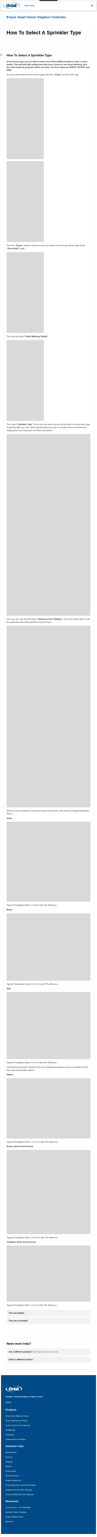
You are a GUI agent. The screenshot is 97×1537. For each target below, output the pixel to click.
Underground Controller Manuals (19, 1490)
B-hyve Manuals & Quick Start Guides (21, 1485)
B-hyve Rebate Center (14, 1517)
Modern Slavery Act (13, 1480)
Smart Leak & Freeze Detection (18, 1425)
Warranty (9, 1521)
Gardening (10, 1435)
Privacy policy (11, 1471)
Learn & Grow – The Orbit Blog (18, 1507)
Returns (9, 1466)
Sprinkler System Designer (16, 1512)
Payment (9, 1457)
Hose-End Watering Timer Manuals (19, 1494)
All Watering (10, 1430)
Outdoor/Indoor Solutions (16, 1439)
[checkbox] (48, 1313)
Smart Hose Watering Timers (17, 1416)
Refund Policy (11, 1452)
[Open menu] (92, 6)
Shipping (9, 1462)
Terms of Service (12, 1476)
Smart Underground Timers (16, 1421)
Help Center (30, 6)
